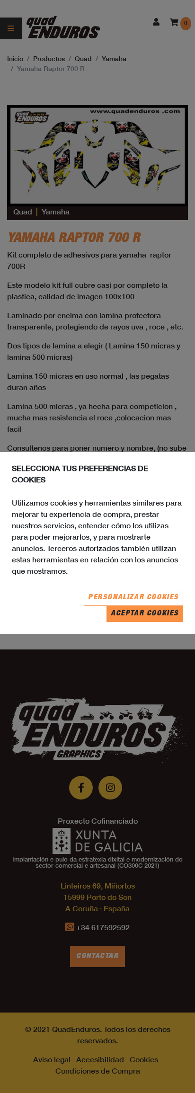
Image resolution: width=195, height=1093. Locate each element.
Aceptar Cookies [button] (145, 614)
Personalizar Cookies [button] (133, 598)
